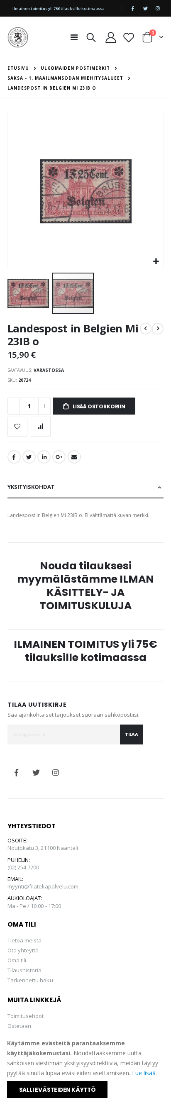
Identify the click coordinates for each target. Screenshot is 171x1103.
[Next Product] (158, 328)
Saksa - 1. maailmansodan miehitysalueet (65, 78)
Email (74, 457)
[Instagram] (157, 8)
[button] (156, 261)
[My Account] (110, 37)
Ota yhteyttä (23, 950)
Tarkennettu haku (30, 980)
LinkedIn (44, 457)
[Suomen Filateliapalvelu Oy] (17, 37)
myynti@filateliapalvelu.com (43, 886)
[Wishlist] (128, 37)
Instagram (55, 772)
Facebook (14, 457)
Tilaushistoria (24, 970)
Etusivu (18, 68)
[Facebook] (132, 8)
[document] (86, 1068)
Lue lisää (144, 1073)
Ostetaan (19, 1026)
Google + (59, 457)
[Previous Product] (145, 328)
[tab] (85, 487)
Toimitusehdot (25, 1016)
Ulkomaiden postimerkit (75, 68)
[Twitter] (145, 8)
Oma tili (17, 960)
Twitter (29, 457)
